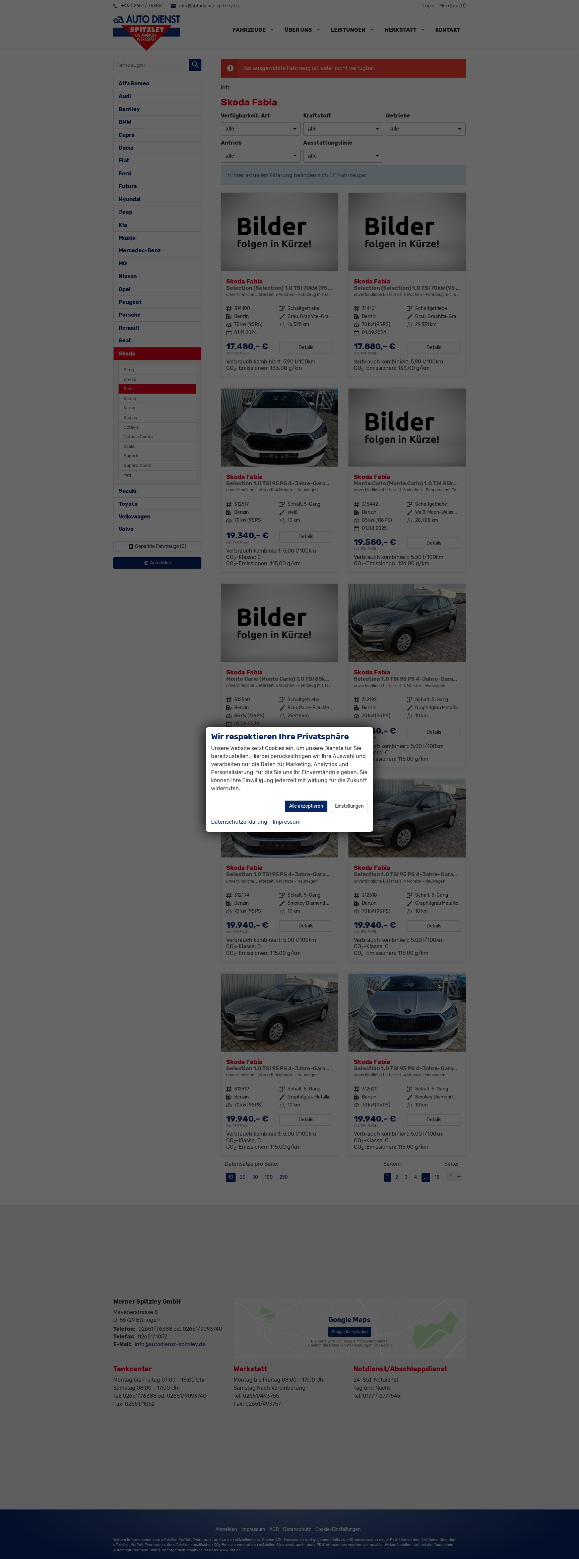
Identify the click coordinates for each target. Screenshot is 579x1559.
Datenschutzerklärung (239, 822)
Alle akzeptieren (306, 806)
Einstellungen (349, 806)
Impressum (287, 822)
